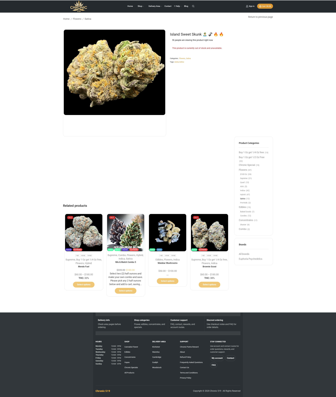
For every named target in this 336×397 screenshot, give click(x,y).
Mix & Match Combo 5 (125, 262)
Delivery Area (154, 6)
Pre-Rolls (243, 203)
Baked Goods (245, 212)
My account (217, 358)
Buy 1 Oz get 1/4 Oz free (88, 259)
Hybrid (88, 263)
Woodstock (156, 367)
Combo (122, 255)
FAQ (214, 365)
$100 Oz (243, 174)
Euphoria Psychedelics (250, 258)
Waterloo (156, 352)
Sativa (88, 18)
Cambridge (156, 357)
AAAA (176, 62)
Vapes (127, 362)
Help (178, 6)
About (182, 352)
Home (130, 6)
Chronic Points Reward (189, 347)
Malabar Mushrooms (167, 263)
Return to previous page (260, 16)
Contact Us (184, 367)
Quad (242, 182)
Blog (186, 6)
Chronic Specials (131, 367)
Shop (140, 6)
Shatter (243, 225)
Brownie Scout (209, 266)
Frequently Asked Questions (191, 362)
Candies (243, 216)
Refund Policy (185, 357)
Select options (83, 284)
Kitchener (156, 347)
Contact (167, 6)
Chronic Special (247, 165)
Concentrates (246, 220)
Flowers (77, 18)
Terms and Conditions (189, 373)
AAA (242, 186)
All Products (129, 373)
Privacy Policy (185, 378)
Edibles (159, 259)
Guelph (155, 362)
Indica (122, 258)
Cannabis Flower (131, 347)
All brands (244, 254)
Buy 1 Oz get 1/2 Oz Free (251, 157)
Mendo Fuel (83, 266)
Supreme (70, 259)
